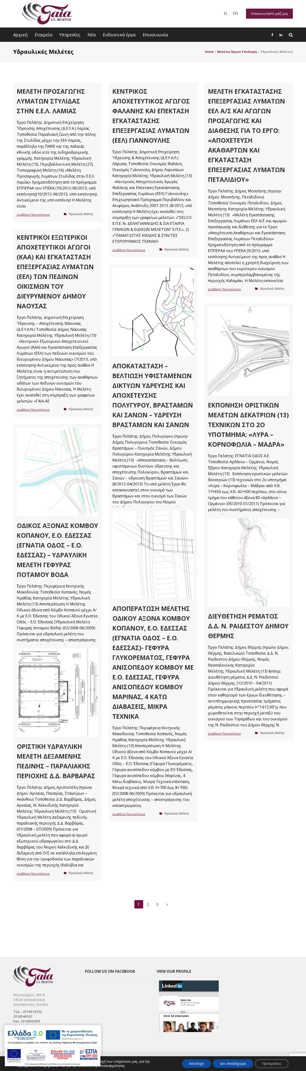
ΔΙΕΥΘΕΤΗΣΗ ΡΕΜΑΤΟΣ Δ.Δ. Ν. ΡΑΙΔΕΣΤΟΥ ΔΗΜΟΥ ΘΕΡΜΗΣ (248, 626)
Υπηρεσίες (69, 35)
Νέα (91, 35)
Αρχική (20, 35)
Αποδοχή (196, 1063)
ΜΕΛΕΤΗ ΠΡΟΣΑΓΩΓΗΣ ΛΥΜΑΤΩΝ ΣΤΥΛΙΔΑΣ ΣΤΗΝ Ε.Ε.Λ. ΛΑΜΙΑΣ (51, 101)
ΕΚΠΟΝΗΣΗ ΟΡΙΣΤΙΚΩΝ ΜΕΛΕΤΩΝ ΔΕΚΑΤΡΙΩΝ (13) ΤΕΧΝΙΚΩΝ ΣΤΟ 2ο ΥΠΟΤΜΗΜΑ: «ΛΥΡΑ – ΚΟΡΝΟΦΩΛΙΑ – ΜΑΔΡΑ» (248, 425)
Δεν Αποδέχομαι (233, 1063)
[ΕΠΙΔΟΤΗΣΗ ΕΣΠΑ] (52, 1046)
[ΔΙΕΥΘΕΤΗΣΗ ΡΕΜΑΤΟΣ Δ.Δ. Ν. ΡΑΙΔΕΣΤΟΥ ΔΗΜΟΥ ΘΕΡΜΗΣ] (248, 562)
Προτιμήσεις (271, 1063)
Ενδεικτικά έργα (119, 35)
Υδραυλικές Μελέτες (80, 214)
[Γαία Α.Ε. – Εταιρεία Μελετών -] (47, 13)
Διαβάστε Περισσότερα (33, 215)
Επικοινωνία (155, 35)
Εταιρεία (43, 35)
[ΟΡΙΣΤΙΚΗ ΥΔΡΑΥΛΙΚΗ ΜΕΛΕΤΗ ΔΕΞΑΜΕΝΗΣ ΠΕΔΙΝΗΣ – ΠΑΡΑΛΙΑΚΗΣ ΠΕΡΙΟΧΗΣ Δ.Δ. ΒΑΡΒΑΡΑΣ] (57, 692)
